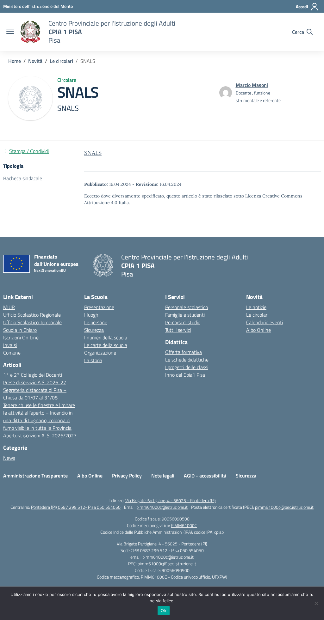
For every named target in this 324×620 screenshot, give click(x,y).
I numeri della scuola (105, 337)
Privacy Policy (127, 475)
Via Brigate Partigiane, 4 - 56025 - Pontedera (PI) (170, 500)
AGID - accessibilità (205, 475)
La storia (93, 360)
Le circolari (257, 315)
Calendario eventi (264, 322)
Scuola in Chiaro (20, 330)
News (9, 458)
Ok (163, 610)
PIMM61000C (184, 525)
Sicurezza (94, 330)
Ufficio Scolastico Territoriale (32, 322)
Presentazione (99, 307)
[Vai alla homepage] (30, 32)
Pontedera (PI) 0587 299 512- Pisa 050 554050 (76, 507)
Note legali (162, 475)
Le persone (95, 322)
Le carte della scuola (105, 345)
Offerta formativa (183, 352)
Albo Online (258, 330)
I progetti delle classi (186, 367)
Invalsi (10, 345)
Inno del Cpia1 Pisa (185, 375)
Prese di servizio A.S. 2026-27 (34, 382)
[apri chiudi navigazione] (10, 32)
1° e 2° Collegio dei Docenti (32, 375)
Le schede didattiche (187, 359)
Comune (12, 352)
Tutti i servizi (178, 330)
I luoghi (91, 315)
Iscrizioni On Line (21, 337)
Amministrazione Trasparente (35, 475)
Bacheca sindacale (22, 178)
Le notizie (256, 307)
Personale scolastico (186, 307)
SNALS (93, 152)
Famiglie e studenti (185, 315)
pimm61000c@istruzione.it (162, 507)
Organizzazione (100, 352)
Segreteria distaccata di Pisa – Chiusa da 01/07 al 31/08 (34, 393)
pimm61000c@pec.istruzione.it (284, 507)
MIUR (9, 307)
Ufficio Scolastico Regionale (32, 315)
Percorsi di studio (182, 322)
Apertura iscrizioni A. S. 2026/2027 (40, 435)
